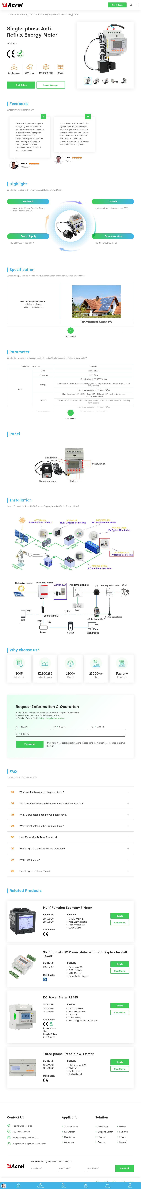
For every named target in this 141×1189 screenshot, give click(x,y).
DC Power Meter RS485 (60, 997)
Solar (39, 14)
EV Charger (69, 1131)
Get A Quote (117, 5)
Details (119, 915)
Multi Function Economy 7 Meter (67, 907)
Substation (69, 1142)
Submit (124, 1168)
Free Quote (29, 744)
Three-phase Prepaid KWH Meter (68, 1054)
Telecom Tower (71, 1126)
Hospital (122, 1142)
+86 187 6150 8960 (21, 1131)
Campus (101, 1142)
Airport (122, 1136)
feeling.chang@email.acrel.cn (51, 718)
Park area (123, 1131)
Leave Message (50, 85)
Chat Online (21, 85)
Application (30, 14)
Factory (122, 1126)
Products (19, 14)
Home (10, 14)
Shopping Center (105, 1131)
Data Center (69, 1136)
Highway (101, 1136)
